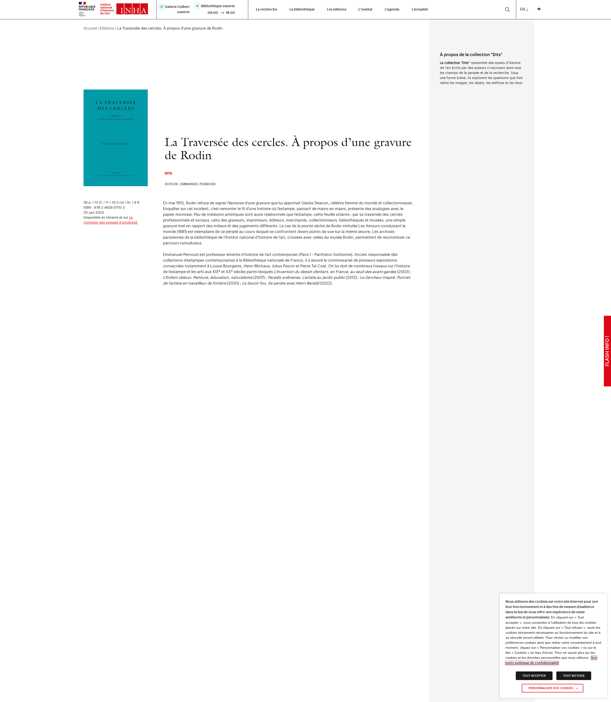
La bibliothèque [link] (302, 9)
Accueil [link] (90, 28)
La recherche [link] (266, 9)
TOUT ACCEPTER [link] (534, 675)
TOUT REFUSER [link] (574, 675)
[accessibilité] (538, 9)
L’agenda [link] (392, 9)
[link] (122, 9)
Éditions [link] (107, 28)
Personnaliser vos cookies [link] (550, 688)
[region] (253, 28)
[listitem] (176, 9)
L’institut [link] (365, 9)
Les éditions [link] (336, 9)
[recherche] (507, 9)
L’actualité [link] (420, 9)
